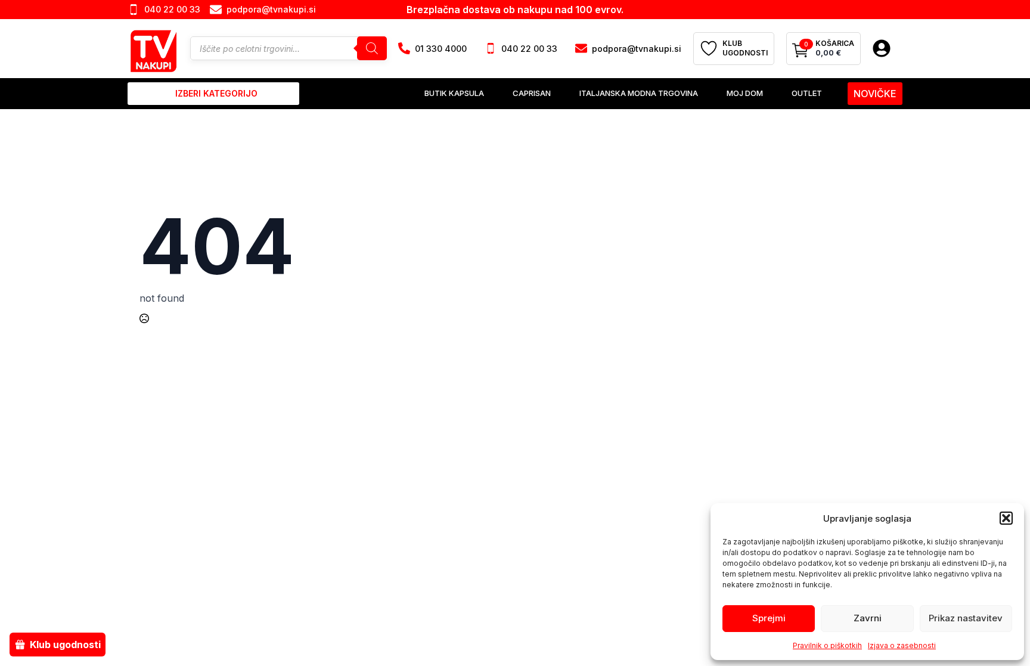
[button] (1006, 518)
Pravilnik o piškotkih (827, 645)
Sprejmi (769, 618)
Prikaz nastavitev (966, 618)
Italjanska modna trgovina (638, 93)
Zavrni (868, 618)
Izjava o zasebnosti (902, 645)
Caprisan (532, 93)
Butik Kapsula (454, 93)
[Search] (372, 48)
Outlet (807, 93)
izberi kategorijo (216, 93)
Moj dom (745, 93)
